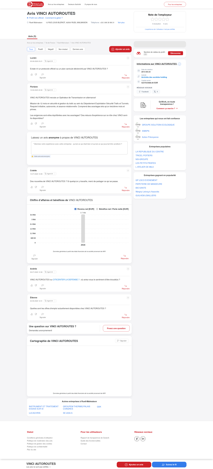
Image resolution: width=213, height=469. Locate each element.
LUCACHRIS (34, 413)
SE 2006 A (67, 413)
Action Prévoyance (150, 137)
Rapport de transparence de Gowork (95, 437)
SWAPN (145, 131)
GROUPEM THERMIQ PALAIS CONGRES (76, 407)
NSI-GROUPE (142, 159)
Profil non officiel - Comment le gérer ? (46, 17)
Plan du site (31, 449)
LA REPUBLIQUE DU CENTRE (150, 151)
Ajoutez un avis (136, 464)
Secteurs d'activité (74, 4)
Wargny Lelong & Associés (147, 191)
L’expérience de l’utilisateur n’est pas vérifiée (160, 29)
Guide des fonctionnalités (90, 440)
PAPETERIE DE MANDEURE (149, 184)
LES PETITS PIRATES (146, 163)
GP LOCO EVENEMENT (146, 180)
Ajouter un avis (122, 49)
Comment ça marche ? (165, 108)
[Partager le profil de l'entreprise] (182, 44)
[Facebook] (136, 438)
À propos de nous (91, 4)
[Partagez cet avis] (128, 57)
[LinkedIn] (142, 438)
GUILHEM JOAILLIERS (146, 195)
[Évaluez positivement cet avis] (32, 76)
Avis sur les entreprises (56, 4)
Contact (84, 443)
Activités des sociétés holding (154, 77)
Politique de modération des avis (39, 440)
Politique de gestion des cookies (39, 443)
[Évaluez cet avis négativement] (36, 76)
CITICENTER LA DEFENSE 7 (66, 279)
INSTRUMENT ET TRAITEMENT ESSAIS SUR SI (44, 407)
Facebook (145, 91)
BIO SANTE (141, 188)
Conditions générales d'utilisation (40, 437)
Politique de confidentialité (37, 446)
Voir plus (121, 22)
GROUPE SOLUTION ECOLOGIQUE (158, 125)
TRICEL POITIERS (144, 155)
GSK (99, 406)
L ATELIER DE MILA (145, 167)
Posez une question (116, 328)
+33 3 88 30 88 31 (107, 22)
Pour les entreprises (175, 4)
